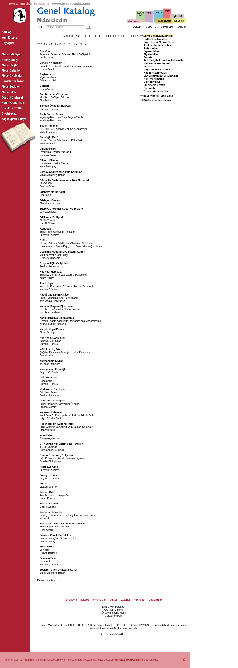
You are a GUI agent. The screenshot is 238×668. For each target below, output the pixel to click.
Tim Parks (45, 100)
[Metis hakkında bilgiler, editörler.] (141, 16)
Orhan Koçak (47, 69)
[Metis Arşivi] (167, 15)
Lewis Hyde (46, 57)
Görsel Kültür (152, 81)
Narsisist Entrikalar (51, 412)
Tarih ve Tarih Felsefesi (158, 45)
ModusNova (120, 634)
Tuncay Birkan (48, 186)
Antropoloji (151, 48)
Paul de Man (46, 355)
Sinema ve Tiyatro (154, 84)
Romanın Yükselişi (51, 512)
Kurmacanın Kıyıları (51, 360)
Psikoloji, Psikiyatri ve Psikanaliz (163, 60)
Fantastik (45, 228)
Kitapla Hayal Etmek (52, 329)
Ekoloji (148, 66)
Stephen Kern (47, 429)
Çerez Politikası (113, 615)
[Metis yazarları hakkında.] (158, 16)
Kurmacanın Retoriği (52, 369)
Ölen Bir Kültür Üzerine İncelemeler (61, 443)
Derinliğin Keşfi (49, 137)
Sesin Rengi (47, 546)
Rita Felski (45, 195)
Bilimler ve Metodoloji (157, 63)
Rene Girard (46, 529)
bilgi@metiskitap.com (174, 625)
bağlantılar (155, 599)
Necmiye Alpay (48, 155)
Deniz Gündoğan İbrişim (89, 246)
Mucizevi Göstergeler (52, 400)
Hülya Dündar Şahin (51, 418)
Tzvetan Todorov (49, 235)
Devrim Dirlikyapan (50, 461)
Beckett (44, 85)
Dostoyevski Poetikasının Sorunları (61, 172)
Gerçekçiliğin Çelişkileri (54, 263)
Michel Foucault (48, 132)
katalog (84, 599)
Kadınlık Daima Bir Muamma (57, 317)
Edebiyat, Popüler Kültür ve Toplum (61, 208)
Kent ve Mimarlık (154, 78)
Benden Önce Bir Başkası (55, 105)
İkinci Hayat (47, 283)
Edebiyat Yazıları (50, 200)
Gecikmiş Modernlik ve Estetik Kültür (62, 251)
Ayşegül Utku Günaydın (53, 323)
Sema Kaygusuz (65, 246)
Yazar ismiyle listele (64, 43)
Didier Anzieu (47, 89)
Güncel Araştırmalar (156, 91)
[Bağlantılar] (179, 21)
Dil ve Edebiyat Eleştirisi (158, 35)
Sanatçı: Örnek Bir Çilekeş (55, 535)
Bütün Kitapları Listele (157, 100)
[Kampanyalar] (164, 21)
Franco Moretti (48, 406)
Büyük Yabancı (49, 125)
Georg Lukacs (48, 506)
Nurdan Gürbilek (49, 109)
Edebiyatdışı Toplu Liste (158, 95)
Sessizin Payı (48, 558)
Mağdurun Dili (48, 377)
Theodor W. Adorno (50, 203)
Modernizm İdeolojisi (52, 389)
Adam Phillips (47, 277)
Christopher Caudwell (52, 449)
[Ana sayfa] (134, 21)
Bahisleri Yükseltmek (52, 62)
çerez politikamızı (129, 659)
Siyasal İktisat (152, 51)
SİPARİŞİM (167, 27)
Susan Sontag (47, 541)
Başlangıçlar (47, 74)
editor (113, 599)
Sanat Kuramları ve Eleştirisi (161, 75)
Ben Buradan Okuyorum (54, 94)
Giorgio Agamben (49, 438)
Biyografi (149, 88)
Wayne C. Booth (49, 372)
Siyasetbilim (151, 54)
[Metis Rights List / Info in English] (177, 16)
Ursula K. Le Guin (50, 312)
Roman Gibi (47, 492)
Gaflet (43, 240)
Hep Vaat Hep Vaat (51, 271)
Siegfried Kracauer (50, 478)
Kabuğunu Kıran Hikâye (54, 294)
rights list (139, 599)
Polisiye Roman (49, 475)
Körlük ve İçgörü (50, 349)
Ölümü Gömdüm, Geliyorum (57, 455)
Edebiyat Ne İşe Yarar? (53, 192)
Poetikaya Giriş (49, 466)
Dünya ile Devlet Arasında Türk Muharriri (64, 180)
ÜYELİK (137, 27)
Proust (44, 483)
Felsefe (148, 57)
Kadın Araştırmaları (155, 72)
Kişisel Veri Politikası (113, 606)
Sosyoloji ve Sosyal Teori (159, 42)
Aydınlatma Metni (113, 609)
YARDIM (181, 27)
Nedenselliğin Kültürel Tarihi (57, 423)
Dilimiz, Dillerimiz (50, 160)
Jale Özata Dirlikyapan (52, 300)
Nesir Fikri (46, 435)
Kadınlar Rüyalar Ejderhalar (56, 306)
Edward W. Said (48, 80)
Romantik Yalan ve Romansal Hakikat (62, 523)
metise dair (99, 599)
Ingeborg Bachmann (51, 120)
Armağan (45, 51)
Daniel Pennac (48, 498)
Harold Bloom (47, 223)
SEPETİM (151, 27)
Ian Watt (44, 518)
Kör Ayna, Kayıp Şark (52, 337)
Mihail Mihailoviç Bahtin (52, 175)
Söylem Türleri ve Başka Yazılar (58, 569)
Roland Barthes (48, 552)
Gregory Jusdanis (50, 258)
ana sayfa (71, 599)
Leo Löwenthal (48, 211)
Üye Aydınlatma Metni (113, 612)
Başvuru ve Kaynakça (157, 69)
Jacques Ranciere (50, 363)
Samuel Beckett (48, 486)
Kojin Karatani (47, 143)
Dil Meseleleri (48, 148)
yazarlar (125, 599)
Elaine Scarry (47, 332)
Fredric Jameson (49, 266)
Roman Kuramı (49, 503)
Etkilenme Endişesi (51, 217)
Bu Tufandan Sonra (51, 114)
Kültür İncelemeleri (155, 39)
